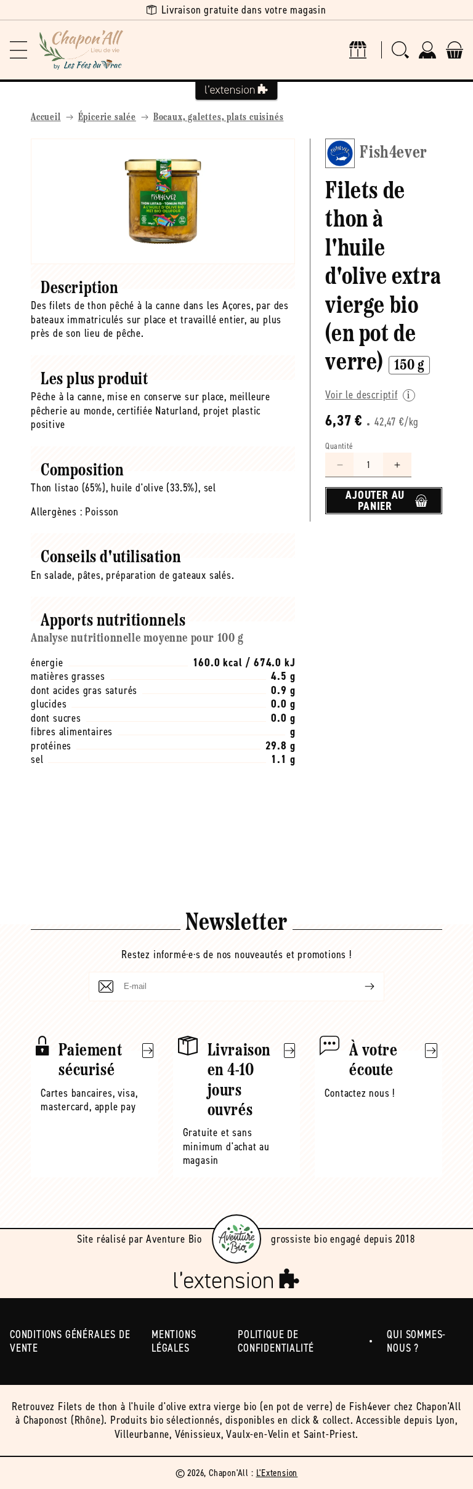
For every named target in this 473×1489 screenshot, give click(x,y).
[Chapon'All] (81, 50)
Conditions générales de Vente (70, 1341)
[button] (18, 49)
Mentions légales (174, 1341)
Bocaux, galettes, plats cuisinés (218, 118)
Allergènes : (57, 511)
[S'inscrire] (359, 986)
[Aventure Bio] (236, 1239)
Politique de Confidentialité (276, 1341)
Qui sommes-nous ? (416, 1341)
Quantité (339, 446)
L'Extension (277, 1472)
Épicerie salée (107, 118)
